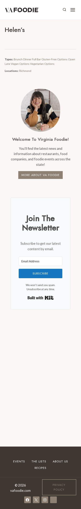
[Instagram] (44, 499)
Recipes (40, 468)
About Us (60, 461)
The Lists (38, 461)
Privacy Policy (59, 487)
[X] (36, 499)
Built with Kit (41, 297)
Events (19, 461)
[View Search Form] (64, 10)
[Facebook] (27, 499)
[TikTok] (53, 499)
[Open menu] (72, 10)
